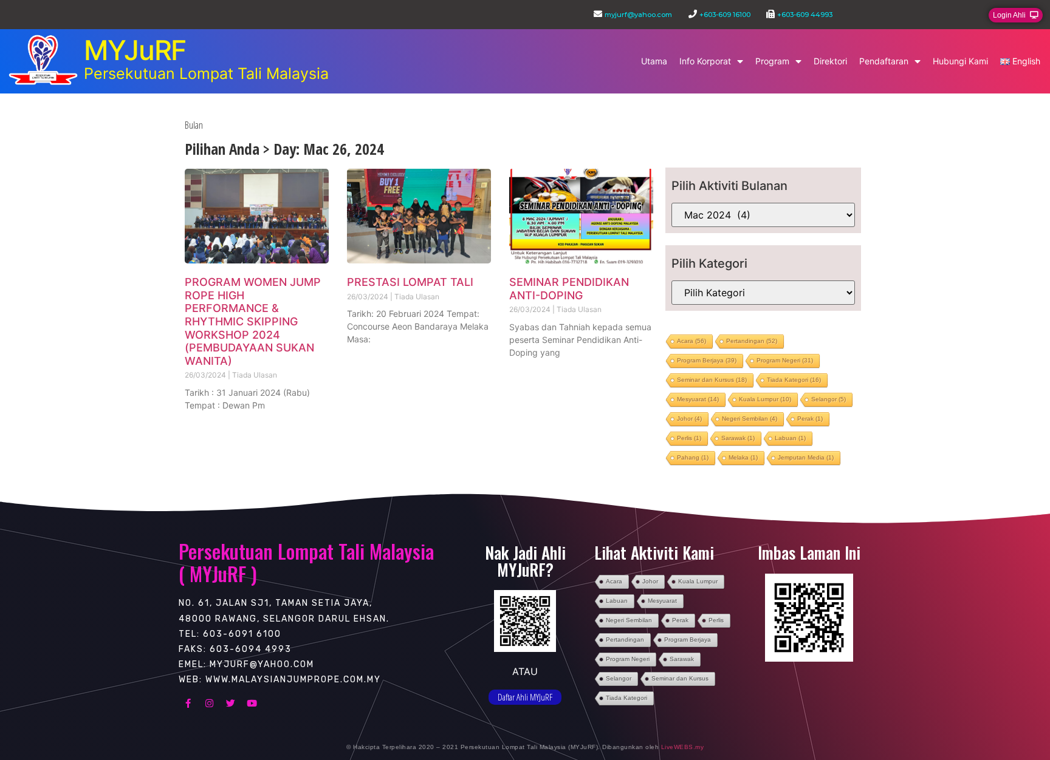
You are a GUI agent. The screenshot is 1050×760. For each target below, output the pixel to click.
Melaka (743, 457)
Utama (654, 61)
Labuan (790, 438)
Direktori (830, 61)
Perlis (689, 438)
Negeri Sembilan (749, 418)
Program (772, 61)
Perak (810, 418)
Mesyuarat (698, 399)
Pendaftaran (883, 61)
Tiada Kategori (794, 379)
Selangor (828, 399)
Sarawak (738, 438)
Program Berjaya (706, 360)
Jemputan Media (806, 457)
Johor (689, 418)
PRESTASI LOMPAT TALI (410, 282)
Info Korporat (705, 61)
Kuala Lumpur (765, 399)
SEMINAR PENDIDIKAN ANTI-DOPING (569, 289)
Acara (691, 341)
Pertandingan (751, 341)
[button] (1016, 15)
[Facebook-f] (188, 703)
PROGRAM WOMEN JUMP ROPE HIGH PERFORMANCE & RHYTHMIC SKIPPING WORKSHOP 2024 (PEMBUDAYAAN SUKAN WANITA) (253, 321)
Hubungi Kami (960, 61)
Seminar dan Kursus (712, 379)
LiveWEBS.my (682, 747)
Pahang (693, 457)
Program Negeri (785, 360)
